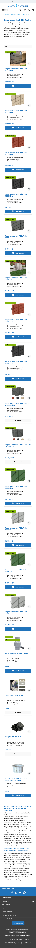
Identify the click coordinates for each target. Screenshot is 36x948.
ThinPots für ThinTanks (14, 695)
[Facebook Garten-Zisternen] (12, 893)
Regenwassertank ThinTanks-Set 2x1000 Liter (17, 404)
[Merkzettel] (25, 10)
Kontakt (8, 929)
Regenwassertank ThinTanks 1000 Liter (16, 69)
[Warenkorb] (33, 10)
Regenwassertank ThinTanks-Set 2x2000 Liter (17, 446)
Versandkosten (10, 941)
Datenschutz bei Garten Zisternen (17, 934)
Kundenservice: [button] (6, 897)
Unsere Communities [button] (8, 888)
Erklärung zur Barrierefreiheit (18, 937)
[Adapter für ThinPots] (18, 727)
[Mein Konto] (29, 10)
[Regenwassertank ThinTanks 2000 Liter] (18, 226)
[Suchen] (20, 10)
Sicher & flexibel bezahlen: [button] (9, 918)
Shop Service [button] (5, 901)
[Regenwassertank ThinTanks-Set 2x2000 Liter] (18, 435)
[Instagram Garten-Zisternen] (16, 893)
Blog (3, 908)
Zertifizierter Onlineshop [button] (9, 915)
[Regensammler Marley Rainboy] (18, 643)
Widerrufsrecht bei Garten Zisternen (17, 931)
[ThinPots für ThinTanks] (18, 685)
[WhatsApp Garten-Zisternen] (24, 893)
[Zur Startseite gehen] (18, 5)
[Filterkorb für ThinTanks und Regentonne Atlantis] (18, 768)
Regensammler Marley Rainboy (16, 653)
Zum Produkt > (18, 420)
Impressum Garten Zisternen (23, 935)
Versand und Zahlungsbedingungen (19, 929)
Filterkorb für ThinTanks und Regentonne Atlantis (16, 779)
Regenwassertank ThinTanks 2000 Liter (16, 237)
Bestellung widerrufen (18, 923)
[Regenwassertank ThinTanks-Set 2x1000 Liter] (18, 393)
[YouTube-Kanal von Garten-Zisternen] (20, 893)
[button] (18, 908)
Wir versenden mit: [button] (7, 911)
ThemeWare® (18, 943)
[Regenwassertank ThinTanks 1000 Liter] (18, 58)
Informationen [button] (6, 904)
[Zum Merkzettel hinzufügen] (29, 63)
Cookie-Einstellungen (10, 935)
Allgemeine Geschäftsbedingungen (17, 932)
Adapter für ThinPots (13, 737)
